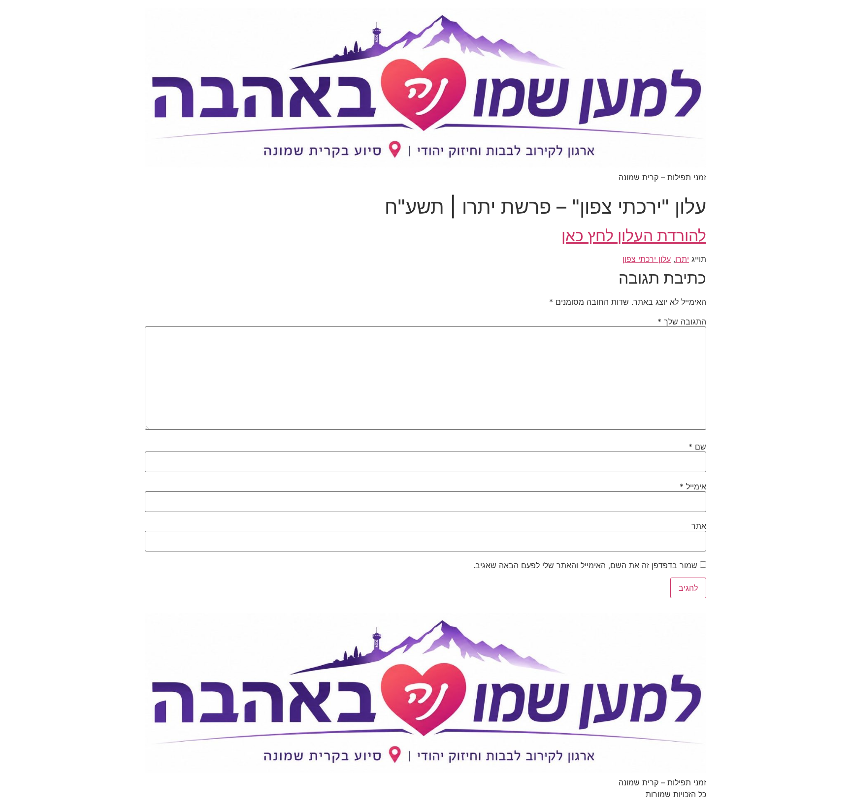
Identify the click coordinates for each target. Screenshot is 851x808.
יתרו (682, 259)
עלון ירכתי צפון (646, 259)
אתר (698, 526)
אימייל (693, 486)
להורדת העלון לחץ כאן (633, 235)
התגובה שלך (681, 321)
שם (697, 447)
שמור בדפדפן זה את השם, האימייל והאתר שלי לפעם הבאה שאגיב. (585, 565)
